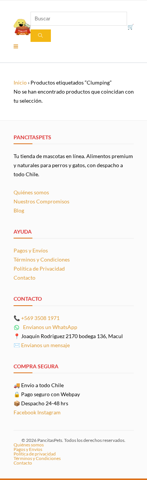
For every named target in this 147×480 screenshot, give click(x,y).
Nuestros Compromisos (41, 201)
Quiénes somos (31, 192)
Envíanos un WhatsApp (49, 327)
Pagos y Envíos (31, 250)
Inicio (20, 82)
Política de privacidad (35, 454)
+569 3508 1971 (40, 318)
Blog (19, 210)
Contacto (24, 277)
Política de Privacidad (39, 268)
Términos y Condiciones (42, 259)
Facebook (25, 412)
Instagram (49, 412)
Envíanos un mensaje (45, 345)
